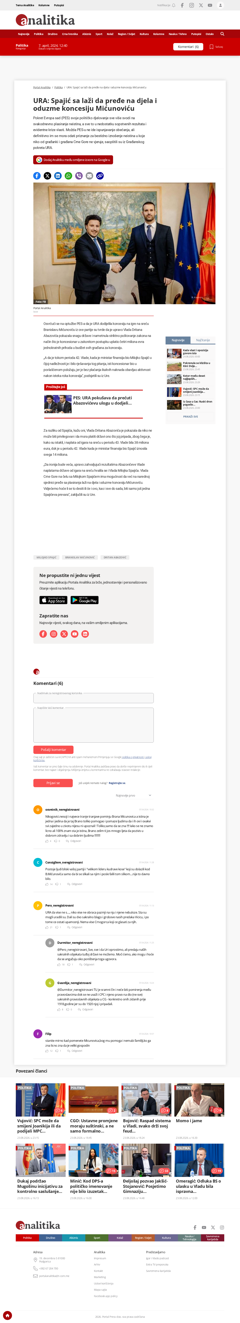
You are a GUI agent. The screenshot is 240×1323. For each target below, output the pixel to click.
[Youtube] (74, 634)
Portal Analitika (42, 87)
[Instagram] (53, 634)
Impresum (100, 1258)
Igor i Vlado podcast (157, 1258)
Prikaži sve (190, 416)
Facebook (182, 5)
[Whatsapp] (68, 176)
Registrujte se (117, 783)
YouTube (210, 5)
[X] (64, 634)
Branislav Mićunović (80, 557)
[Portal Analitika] (45, 20)
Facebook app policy (106, 1296)
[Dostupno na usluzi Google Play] (84, 600)
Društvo (53, 34)
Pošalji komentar (53, 749)
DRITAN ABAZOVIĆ (115, 557)
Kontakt (98, 1271)
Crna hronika (70, 34)
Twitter (201, 5)
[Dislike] (55, 841)
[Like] (46, 841)
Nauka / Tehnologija (189, 1238)
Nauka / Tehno (178, 34)
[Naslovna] (7, 1315)
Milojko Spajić (46, 557)
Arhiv (97, 1264)
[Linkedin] (58, 176)
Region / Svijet (126, 34)
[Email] (89, 176)
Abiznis (86, 34)
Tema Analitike (25, 5)
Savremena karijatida (212, 1238)
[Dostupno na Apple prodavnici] (53, 600)
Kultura (144, 34)
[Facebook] (37, 176)
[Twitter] (47, 176)
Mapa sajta (100, 1289)
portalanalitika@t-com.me (54, 1276)
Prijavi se (53, 783)
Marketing (100, 1277)
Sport (99, 34)
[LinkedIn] (85, 634)
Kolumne (44, 5)
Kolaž (110, 34)
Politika (38, 34)
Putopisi (59, 5)
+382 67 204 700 (48, 1268)
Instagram (191, 5)
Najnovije (23, 34)
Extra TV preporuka (157, 1264)
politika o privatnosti (133, 757)
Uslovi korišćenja (103, 1283)
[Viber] (79, 176)
